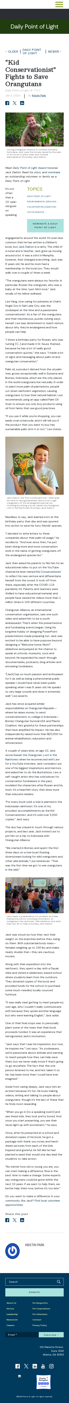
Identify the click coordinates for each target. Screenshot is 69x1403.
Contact (37, 1319)
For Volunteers (40, 1314)
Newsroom (12, 1319)
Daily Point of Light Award (29, 168)
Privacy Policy (40, 1325)
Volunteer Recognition (41, 207)
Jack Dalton (26, 247)
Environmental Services (41, 201)
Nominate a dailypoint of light (45, 225)
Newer (53, 52)
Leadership (12, 1314)
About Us (11, 1303)
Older (13, 52)
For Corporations (41, 1308)
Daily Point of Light (32, 51)
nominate (54, 172)
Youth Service (35, 212)
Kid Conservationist (48, 572)
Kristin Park (39, 95)
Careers (11, 1325)
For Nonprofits (40, 1303)
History (10, 1308)
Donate (34, 1292)
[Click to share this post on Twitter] (15, 103)
